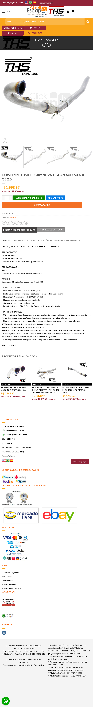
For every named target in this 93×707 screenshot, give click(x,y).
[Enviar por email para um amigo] (17, 223)
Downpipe (52, 40)
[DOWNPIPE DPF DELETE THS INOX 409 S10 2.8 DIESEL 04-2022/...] (77, 372)
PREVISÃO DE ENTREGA (51, 230)
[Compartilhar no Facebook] (8, 223)
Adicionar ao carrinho (29, 198)
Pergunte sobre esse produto (19, 230)
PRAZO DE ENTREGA (14, 28)
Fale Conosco (7, 576)
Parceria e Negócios (10, 572)
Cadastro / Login (8, 3)
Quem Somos (7, 580)
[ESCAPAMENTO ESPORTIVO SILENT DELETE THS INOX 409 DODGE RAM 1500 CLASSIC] (46, 372)
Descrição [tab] (7, 240)
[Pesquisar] (88, 21)
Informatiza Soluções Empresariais (30, 665)
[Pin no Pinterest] (21, 223)
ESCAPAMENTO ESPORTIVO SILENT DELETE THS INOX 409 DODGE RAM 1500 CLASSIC (45, 390)
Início (38, 40)
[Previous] (6, 99)
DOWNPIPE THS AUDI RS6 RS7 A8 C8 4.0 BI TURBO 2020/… (15, 388)
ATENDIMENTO (36, 33)
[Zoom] (5, 140)
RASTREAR (37, 28)
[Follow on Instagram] (4, 633)
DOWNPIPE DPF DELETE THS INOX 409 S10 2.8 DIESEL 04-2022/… (75, 390)
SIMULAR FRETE (55, 198)
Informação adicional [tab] (25, 240)
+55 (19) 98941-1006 (15, 430)
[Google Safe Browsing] (8, 616)
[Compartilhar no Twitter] (13, 223)
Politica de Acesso (9, 584)
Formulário (7, 443)
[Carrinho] (72, 12)
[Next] (86, 99)
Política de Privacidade (11, 588)
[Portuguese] (30, 3)
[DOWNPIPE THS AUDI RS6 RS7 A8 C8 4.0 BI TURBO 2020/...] (16, 372)
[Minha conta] (68, 12)
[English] (27, 3)
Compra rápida (42, 205)
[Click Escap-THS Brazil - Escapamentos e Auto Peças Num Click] (46, 11)
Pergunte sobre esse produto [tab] (68, 240)
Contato (19, 3)
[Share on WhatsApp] (4, 223)
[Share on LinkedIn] (26, 223)
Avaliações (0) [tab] (45, 240)
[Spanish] (34, 3)
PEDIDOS (14, 33)
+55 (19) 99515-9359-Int (16, 434)
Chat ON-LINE (8, 439)
